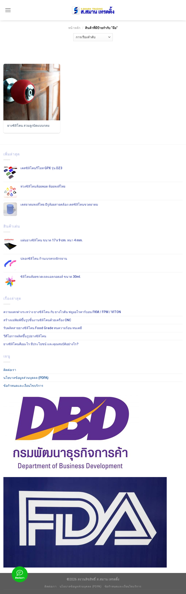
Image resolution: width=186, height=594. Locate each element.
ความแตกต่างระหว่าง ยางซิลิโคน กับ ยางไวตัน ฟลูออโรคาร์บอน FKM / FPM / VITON (62, 312)
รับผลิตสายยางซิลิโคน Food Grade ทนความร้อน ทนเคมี (42, 328)
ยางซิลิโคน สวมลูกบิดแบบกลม (28, 125)
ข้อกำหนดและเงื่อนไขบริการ (23, 385)
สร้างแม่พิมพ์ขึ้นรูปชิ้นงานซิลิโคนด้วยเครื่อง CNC (37, 320)
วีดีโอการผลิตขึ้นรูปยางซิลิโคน (24, 336)
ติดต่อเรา (9, 370)
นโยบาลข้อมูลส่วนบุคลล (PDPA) (26, 378)
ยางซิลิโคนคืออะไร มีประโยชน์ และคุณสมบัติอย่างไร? (40, 344)
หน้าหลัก (74, 28)
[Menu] (8, 10)
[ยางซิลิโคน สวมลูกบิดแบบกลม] (31, 92)
